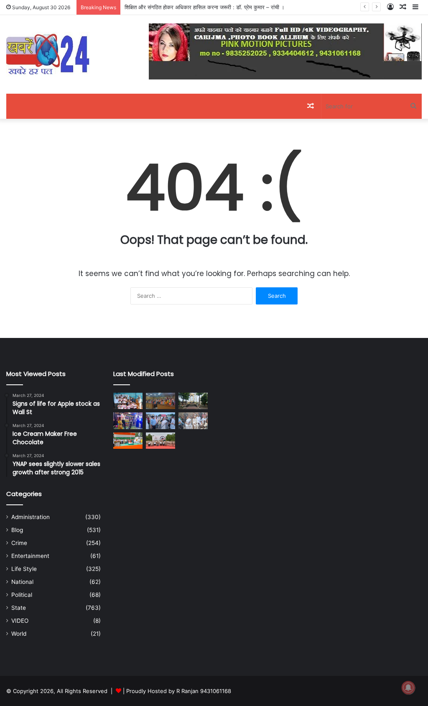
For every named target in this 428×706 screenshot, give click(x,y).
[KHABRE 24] (48, 54)
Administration (30, 517)
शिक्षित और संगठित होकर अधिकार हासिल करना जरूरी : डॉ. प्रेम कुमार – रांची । (205, 7)
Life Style (24, 568)
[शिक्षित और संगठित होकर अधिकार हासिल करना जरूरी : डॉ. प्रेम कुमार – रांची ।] (160, 401)
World (18, 633)
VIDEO (19, 620)
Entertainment (30, 556)
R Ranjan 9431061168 (203, 691)
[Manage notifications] (408, 687)
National (22, 581)
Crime (19, 543)
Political (21, 594)
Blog (17, 530)
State (18, 607)
